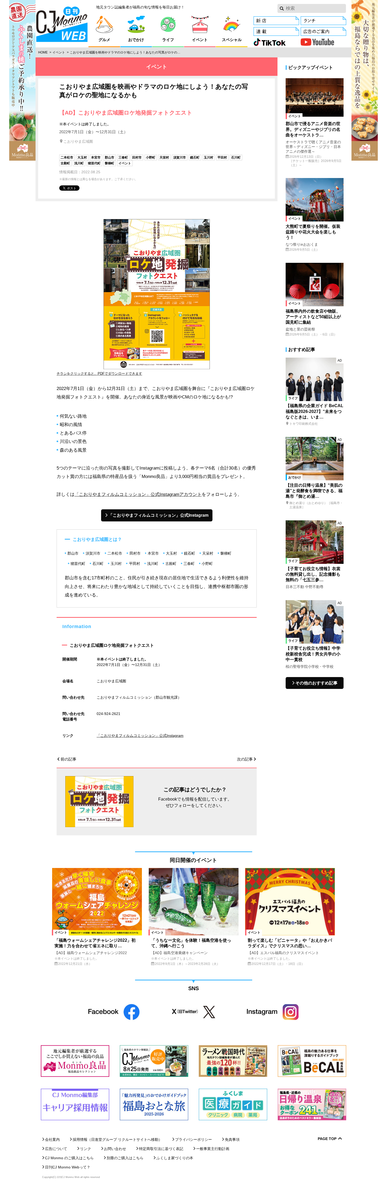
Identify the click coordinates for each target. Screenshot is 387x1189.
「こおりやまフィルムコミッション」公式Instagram (158, 515)
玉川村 (208, 157)
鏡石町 (195, 157)
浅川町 (79, 163)
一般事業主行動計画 (212, 1149)
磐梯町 (109, 163)
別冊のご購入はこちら (125, 1158)
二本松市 (67, 157)
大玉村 (82, 157)
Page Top (327, 1139)
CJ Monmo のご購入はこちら (69, 1158)
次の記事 (245, 759)
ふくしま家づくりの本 (174, 1158)
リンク (85, 1149)
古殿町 (65, 163)
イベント (58, 52)
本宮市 (96, 157)
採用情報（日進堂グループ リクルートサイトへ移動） (117, 1139)
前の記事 (68, 759)
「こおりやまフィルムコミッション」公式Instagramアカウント (138, 494)
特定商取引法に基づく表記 (161, 1149)
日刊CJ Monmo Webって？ (67, 1167)
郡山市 (109, 157)
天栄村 (164, 157)
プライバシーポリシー (193, 1139)
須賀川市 (179, 157)
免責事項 (232, 1139)
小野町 (150, 157)
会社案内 (52, 1139)
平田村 (222, 157)
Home (43, 52)
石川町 (236, 157)
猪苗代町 (94, 163)
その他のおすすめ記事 (316, 683)
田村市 (137, 157)
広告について (56, 1149)
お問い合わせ (115, 1149)
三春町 (123, 157)
